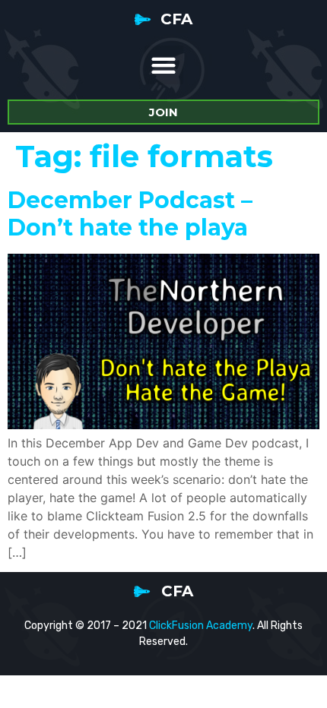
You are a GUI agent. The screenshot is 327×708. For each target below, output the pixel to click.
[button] (163, 65)
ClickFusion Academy (200, 625)
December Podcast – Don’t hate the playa (130, 214)
